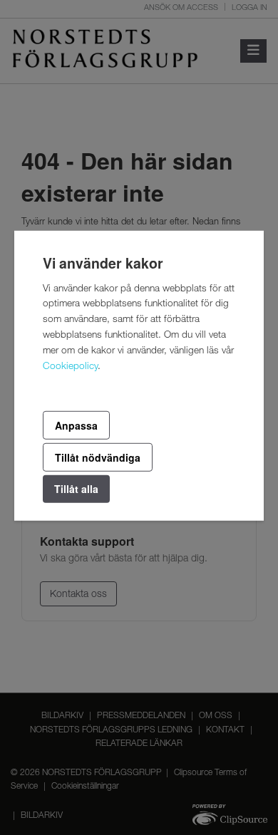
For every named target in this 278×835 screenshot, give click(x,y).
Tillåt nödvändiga (97, 457)
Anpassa (76, 425)
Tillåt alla (76, 489)
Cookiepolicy (70, 367)
